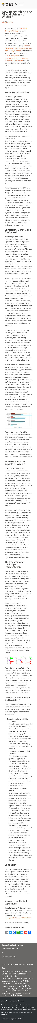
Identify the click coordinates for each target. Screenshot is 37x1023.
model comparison (16, 993)
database (17, 981)
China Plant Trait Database (14, 973)
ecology (13, 984)
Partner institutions (12, 997)
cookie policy (31, 1007)
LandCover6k (27, 989)
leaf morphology (6, 991)
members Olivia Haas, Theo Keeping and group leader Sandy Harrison (18, 48)
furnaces (19, 988)
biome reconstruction (21, 971)
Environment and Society (9, 986)
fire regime (12, 988)
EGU (16, 984)
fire (19, 986)
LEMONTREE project (12, 56)
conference (26, 979)
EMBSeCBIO (22, 984)
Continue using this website (12, 1019)
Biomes (30, 971)
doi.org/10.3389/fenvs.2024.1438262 (18, 918)
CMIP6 (20, 979)
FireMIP (25, 986)
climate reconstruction (10, 977)
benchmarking (8, 971)
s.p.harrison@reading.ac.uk (10, 948)
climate (5, 976)
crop (31, 979)
